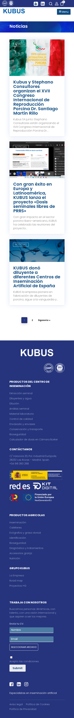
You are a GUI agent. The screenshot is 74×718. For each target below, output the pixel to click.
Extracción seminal (21, 393)
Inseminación (17, 522)
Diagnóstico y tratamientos (26, 548)
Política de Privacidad (22, 709)
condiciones (31, 661)
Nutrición (14, 558)
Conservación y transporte (26, 429)
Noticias (21, 45)
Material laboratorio (21, 414)
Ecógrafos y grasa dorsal (25, 532)
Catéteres (15, 527)
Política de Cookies (38, 704)
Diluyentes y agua (20, 398)
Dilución (14, 403)
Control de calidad (21, 419)
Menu (64, 12)
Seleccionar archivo (24, 647)
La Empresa (16, 575)
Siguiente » (44, 320)
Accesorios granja (20, 553)
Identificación (17, 538)
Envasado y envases (22, 424)
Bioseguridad (17, 434)
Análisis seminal (19, 408)
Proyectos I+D (17, 585)
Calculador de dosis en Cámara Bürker (33, 439)
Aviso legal (16, 704)
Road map (16, 580)
